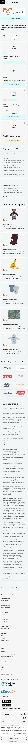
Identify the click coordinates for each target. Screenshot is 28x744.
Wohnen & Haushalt (5, 640)
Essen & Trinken (4, 612)
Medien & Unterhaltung (6, 621)
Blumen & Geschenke (5, 605)
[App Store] (6, 701)
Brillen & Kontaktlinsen (5, 607)
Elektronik (3, 610)
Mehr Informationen (21, 735)
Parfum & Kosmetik (5, 628)
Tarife (2, 635)
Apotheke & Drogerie (5, 598)
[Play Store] (6, 705)
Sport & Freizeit (4, 633)
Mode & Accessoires (5, 624)
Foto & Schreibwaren (5, 617)
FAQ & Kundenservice (5, 672)
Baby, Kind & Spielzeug (5, 602)
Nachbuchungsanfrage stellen (7, 656)
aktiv (22, 714)
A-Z (2, 642)
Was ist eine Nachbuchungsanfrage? (8, 654)
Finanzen (3, 614)
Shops (13, 587)
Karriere (2, 667)
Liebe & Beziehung (5, 619)
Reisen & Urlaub (4, 631)
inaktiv (21, 718)
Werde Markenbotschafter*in (7, 674)
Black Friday (3, 651)
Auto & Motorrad (4, 600)
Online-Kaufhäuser (5, 626)
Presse (2, 665)
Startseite (9, 587)
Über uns (3, 669)
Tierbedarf (3, 638)
